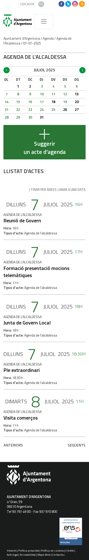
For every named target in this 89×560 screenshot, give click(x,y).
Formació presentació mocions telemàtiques (36, 271)
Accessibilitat (28, 554)
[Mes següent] (82, 70)
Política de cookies (52, 550)
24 (42, 109)
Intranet (11, 550)
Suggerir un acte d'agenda (45, 148)
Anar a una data (72, 189)
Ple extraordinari (21, 370)
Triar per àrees (44, 189)
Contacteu (58, 554)
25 (53, 109)
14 (6, 101)
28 (6, 117)
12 (65, 94)
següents (76, 445)
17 (42, 101)
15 (18, 101)
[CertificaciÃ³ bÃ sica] (70, 533)
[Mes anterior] (6, 70)
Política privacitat (28, 550)
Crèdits (69, 550)
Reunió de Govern (22, 220)
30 (30, 117)
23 (30, 109)
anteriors (13, 445)
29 (18, 117)
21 (6, 109)
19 (65, 101)
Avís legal (12, 554)
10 (42, 94)
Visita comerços (20, 418)
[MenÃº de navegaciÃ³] (43, 21)
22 (18, 109)
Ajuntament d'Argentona (21, 38)
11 (53, 94)
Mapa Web (43, 554)
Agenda (48, 38)
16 (30, 101)
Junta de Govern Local (27, 323)
